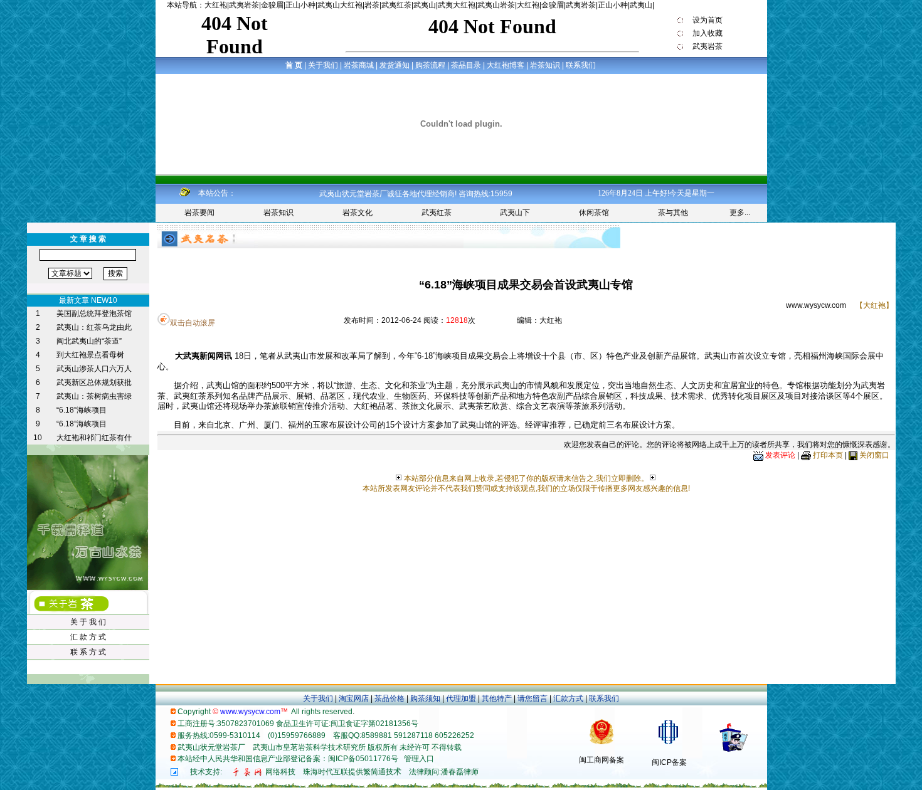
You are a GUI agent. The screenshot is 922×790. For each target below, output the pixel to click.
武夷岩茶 (244, 5)
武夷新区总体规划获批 (94, 382)
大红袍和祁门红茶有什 (94, 437)
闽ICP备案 (669, 762)
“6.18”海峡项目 (81, 410)
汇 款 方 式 (88, 637)
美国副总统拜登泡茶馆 (94, 313)
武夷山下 (515, 212)
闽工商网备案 (601, 760)
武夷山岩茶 (496, 5)
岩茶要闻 (199, 212)
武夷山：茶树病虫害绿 (94, 396)
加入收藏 (707, 33)
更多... (739, 212)
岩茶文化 (357, 212)
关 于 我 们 (88, 622)
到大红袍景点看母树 (90, 354)
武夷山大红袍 (340, 5)
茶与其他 (673, 212)
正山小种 (300, 5)
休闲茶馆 (594, 212)
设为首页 (707, 20)
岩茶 (371, 5)
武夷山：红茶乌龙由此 (94, 327)
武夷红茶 (396, 5)
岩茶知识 (278, 212)
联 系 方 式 (88, 652)
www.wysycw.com (816, 305)
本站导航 (182, 5)
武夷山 (424, 5)
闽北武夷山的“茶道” (89, 341)
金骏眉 (272, 5)
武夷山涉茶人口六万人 (94, 368)
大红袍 (215, 5)
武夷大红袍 (456, 5)
